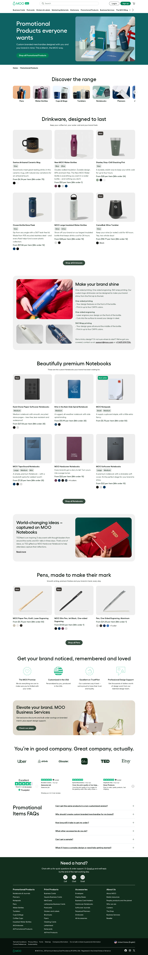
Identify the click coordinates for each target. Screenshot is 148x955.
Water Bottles (18, 908)
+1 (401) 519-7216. (123, 342)
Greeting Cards (50, 922)
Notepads (17, 900)
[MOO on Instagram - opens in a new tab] (130, 951)
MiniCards (48, 900)
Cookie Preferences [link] (19, 944)
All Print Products (50, 932)
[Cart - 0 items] (134, 3)
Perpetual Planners (82, 911)
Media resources (113, 897)
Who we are (111, 904)
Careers (110, 908)
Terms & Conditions (19, 942)
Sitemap (48, 942)
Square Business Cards (53, 897)
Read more (21, 552)
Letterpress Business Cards (54, 904)
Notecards (48, 929)
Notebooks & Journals (21, 893)
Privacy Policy (33, 942)
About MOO (111, 893)
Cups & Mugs (18, 915)
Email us (90, 869)
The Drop (110, 911)
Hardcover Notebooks (84, 904)
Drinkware (79, 915)
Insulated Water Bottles (22, 922)
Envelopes (79, 893)
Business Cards (50, 893)
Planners (16, 897)
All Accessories (81, 918)
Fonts (41, 942)
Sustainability (32, 944)
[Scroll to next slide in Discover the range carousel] (135, 92)
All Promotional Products (22, 929)
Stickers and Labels (51, 911)
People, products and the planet (119, 900)
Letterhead (48, 925)
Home (15, 68)
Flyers (46, 918)
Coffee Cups (18, 918)
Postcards (48, 908)
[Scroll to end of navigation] (133, 10)
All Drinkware (18, 925)
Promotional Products (29, 68)
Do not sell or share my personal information (85, 942)
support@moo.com (104, 342)
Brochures (48, 915)
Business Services (113, 915)
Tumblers (16, 911)
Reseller (109, 918)
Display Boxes (80, 897)
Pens (14, 904)
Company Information (60, 942)
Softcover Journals (82, 908)
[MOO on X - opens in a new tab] (134, 951)
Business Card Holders (84, 900)
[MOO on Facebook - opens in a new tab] (125, 951)
